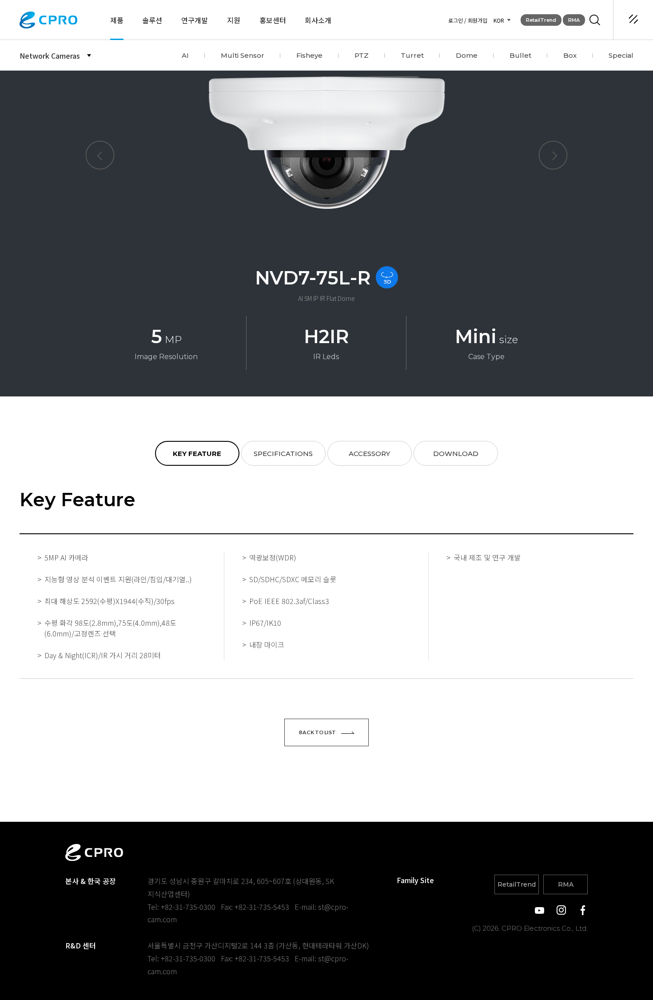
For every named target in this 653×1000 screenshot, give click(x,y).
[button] (100, 155)
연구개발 (194, 20)
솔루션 (152, 20)
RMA (574, 20)
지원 (233, 20)
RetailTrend (541, 20)
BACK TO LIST (318, 732)
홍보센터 (272, 20)
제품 (116, 20)
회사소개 (318, 20)
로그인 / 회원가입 (467, 20)
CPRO (48, 20)
